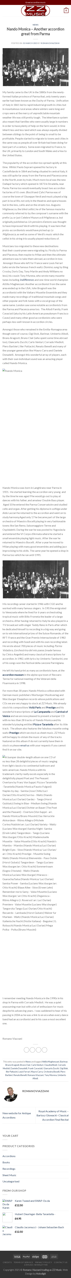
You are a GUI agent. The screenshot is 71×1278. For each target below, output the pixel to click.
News (35, 25)
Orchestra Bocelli (52, 1071)
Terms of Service (23, 1262)
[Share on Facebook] (26, 1050)
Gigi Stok (64, 1068)
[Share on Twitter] (32, 1050)
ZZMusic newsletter (36, 1265)
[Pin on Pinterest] (44, 1050)
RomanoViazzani (50, 43)
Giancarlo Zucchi (51, 1068)
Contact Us (60, 1262)
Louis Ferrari (24, 1071)
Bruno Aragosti (12, 1065)
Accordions (9, 1156)
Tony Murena (50, 1075)
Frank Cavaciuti (35, 1068)
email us (24, 745)
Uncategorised (10, 1181)
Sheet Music (9, 1175)
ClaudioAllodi (50, 1065)
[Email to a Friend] (38, 1050)
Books (6, 1162)
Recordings (8, 1168)
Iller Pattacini (12, 1071)
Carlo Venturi (37, 1065)
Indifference (27, 279)
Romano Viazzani (36, 1075)
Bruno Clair (25, 1065)
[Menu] (4, 11)
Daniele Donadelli (19, 1068)
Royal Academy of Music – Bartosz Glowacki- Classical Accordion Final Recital (52, 1115)
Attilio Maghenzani (50, 1061)
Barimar (64, 1061)
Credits (7, 1262)
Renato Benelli (20, 1075)
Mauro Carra (37, 1071)
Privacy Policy (43, 1262)
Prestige (51, 707)
